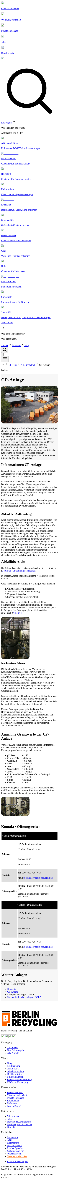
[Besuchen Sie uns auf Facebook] (10, 1037)
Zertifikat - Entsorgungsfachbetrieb (18, 570)
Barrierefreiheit (14, 1145)
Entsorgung (6, 122)
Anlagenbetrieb (28, 365)
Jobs (9, 1119)
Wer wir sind (13, 1116)
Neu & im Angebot (16, 1050)
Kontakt (11, 1127)
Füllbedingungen (15, 1076)
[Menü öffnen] (4, 359)
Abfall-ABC (13, 1068)
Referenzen (12, 1103)
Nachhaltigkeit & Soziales (19, 1124)
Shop (26, 345)
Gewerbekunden (15, 1092)
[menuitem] (29, 127)
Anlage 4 (17, 613)
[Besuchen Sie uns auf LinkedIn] (14, 1037)
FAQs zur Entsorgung (17, 1082)
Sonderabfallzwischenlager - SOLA (24, 997)
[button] (29, 230)
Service (4, 345)
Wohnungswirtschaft (17, 1095)
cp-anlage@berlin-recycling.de (38, 877)
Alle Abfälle (13, 1053)
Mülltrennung (13, 1066)
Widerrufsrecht (14, 1153)
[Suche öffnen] (4, 350)
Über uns (16, 345)
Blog (9, 1063)
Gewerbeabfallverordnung (19, 1079)
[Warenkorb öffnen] (2, 354)
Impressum (12, 1137)
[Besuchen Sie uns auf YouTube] (3, 1037)
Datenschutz (13, 1143)
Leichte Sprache (15, 1148)
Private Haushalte (15, 1098)
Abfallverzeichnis (15, 1071)
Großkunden (13, 1100)
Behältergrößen (14, 1074)
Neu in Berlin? (14, 1106)
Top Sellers (12, 1047)
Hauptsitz (11, 989)
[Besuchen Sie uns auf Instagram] (6, 1037)
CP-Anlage (12, 991)
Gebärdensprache (15, 1151)
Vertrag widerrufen (17, 1156)
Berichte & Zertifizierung (19, 1121)
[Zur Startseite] (3, 365)
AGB (10, 1140)
